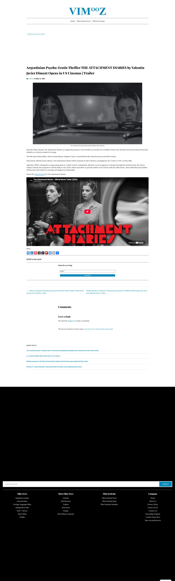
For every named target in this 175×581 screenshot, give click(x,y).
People (65, 511)
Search (166, 484)
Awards (65, 498)
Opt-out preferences (153, 520)
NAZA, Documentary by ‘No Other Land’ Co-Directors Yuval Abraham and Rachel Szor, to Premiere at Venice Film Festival (62, 350)
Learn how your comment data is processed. (98, 329)
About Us (152, 501)
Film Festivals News (109, 498)
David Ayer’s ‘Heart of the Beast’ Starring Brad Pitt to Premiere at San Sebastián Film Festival (54, 367)
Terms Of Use (153, 508)
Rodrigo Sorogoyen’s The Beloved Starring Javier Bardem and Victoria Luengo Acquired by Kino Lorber (57, 361)
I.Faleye (31, 78)
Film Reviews (66, 501)
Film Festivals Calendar (109, 504)
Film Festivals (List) (109, 501)
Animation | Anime (22, 498)
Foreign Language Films (36, 34)
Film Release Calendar (66, 514)
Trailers (66, 504)
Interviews (66, 508)
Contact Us (153, 511)
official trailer (40, 174)
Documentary (22, 501)
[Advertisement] (87, 50)
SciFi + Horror (22, 511)
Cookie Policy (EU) (153, 517)
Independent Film (22, 508)
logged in (71, 321)
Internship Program (152, 514)
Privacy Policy (152, 504)
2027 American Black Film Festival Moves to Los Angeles (43, 356)
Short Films (22, 514)
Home (72, 21)
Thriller (22, 517)
